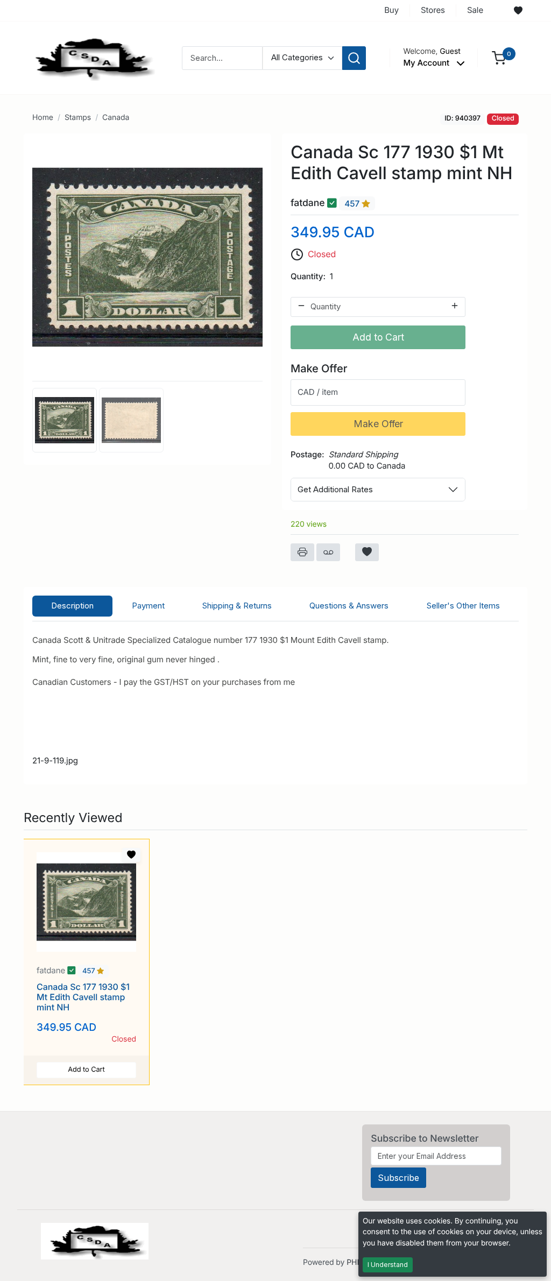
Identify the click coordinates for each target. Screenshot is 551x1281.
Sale (475, 10)
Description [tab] (72, 605)
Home (42, 117)
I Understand (388, 1265)
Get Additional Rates (335, 489)
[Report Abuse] (328, 552)
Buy (391, 10)
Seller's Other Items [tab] (463, 605)
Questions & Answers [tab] (348, 605)
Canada (115, 117)
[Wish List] (518, 11)
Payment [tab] (148, 605)
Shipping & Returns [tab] (237, 605)
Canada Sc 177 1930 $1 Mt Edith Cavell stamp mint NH (83, 997)
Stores (433, 10)
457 (353, 204)
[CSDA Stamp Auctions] (91, 57)
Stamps (78, 117)
